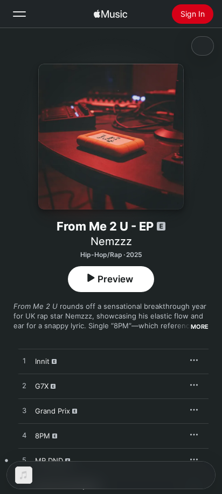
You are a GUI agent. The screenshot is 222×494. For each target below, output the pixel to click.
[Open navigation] (19, 14)
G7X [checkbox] (41, 386)
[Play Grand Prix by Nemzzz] (24, 411)
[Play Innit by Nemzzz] (24, 361)
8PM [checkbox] (42, 435)
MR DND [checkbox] (49, 460)
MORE (200, 326)
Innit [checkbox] (42, 361)
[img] (110, 14)
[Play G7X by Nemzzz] (24, 386)
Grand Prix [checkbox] (52, 411)
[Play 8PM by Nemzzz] (24, 436)
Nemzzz (111, 241)
